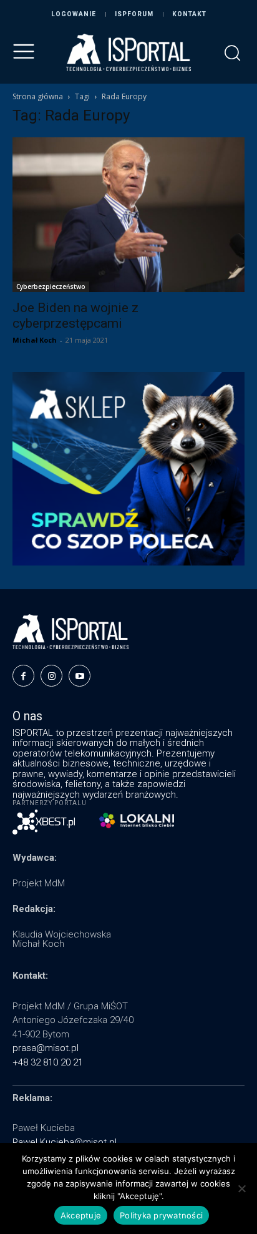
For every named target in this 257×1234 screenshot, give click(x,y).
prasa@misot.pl (45, 1048)
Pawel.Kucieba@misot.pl (64, 1142)
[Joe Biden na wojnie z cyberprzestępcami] (128, 214)
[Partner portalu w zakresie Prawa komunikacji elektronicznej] (136, 820)
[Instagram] (51, 676)
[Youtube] (79, 676)
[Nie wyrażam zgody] (241, 1188)
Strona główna (37, 96)
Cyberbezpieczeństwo (50, 286)
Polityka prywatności (161, 1215)
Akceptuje (81, 1215)
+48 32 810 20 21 (47, 1062)
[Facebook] (23, 676)
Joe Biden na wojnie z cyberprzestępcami (75, 315)
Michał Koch (34, 340)
